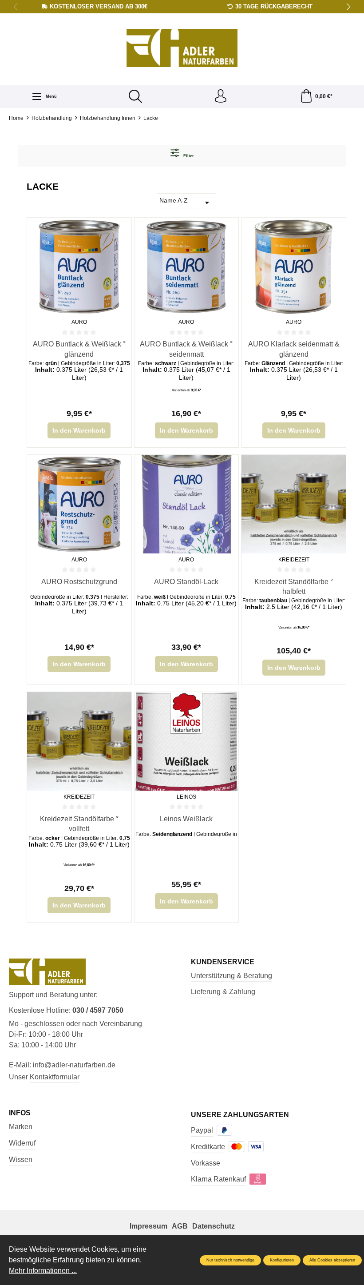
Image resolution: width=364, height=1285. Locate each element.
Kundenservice (222, 962)
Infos (20, 1113)
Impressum (148, 1226)
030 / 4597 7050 (97, 1010)
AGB (180, 1226)
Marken (20, 1126)
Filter (188, 156)
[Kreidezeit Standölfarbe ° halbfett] (293, 504)
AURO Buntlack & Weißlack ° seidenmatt (186, 349)
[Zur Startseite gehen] (182, 48)
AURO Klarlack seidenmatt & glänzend (294, 349)
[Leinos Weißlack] (187, 741)
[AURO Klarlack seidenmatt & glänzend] (293, 267)
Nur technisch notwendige (230, 1260)
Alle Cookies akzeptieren (332, 1260)
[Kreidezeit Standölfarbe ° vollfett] (79, 741)
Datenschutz (213, 1226)
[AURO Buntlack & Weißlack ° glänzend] (79, 267)
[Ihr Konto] (220, 96)
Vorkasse (205, 1163)
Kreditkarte (208, 1146)
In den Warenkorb (79, 430)
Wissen (20, 1159)
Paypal (202, 1130)
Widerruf (22, 1143)
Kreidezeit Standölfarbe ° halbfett (293, 586)
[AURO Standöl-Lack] (187, 504)
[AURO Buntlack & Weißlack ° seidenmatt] (187, 267)
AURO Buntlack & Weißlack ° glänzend (79, 349)
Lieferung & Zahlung (223, 991)
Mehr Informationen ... (43, 1270)
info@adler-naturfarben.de (74, 1065)
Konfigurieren (282, 1260)
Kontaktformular (54, 1077)
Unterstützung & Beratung (231, 975)
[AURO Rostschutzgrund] (79, 504)
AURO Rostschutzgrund (79, 581)
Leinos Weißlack (186, 819)
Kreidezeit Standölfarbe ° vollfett (79, 823)
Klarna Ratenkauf (218, 1179)
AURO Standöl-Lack (186, 581)
